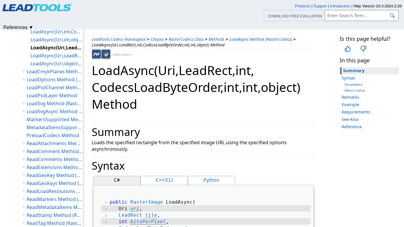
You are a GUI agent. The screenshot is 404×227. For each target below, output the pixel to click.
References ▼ (18, 27)
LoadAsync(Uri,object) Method (56, 63)
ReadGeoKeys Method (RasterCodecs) (55, 183)
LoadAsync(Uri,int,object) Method (56, 39)
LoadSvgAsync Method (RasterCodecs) (55, 111)
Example (350, 104)
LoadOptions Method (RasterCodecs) (55, 79)
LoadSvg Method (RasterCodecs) (55, 103)
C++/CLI (164, 180)
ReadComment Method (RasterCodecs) (55, 151)
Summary (354, 70)
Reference (352, 126)
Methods (216, 39)
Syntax (348, 78)
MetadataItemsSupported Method (55, 127)
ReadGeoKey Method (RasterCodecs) (55, 175)
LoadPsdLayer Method (52, 95)
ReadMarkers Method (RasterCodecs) (55, 199)
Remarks (350, 97)
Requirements (356, 112)
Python (211, 180)
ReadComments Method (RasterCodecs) (55, 159)
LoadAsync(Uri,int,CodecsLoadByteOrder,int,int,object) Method (56, 31)
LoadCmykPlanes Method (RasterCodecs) (55, 71)
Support (320, 6)
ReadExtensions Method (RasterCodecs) (55, 167)
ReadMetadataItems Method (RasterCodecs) (55, 207)
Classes (157, 39)
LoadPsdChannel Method (55, 87)
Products (302, 6)
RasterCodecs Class (186, 39)
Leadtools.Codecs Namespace (119, 39)
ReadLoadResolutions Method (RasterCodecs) (55, 191)
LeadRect (130, 215)
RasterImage (146, 202)
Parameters (353, 84)
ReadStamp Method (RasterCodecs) (55, 215)
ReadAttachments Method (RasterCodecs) (55, 143)
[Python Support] (105, 54)
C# (117, 180)
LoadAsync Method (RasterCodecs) (260, 39)
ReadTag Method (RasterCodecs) (55, 223)
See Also (350, 119)
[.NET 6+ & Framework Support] (96, 54)
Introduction (340, 6)
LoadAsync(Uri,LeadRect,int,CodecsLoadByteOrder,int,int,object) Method (56, 47)
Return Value (355, 90)
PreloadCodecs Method (53, 135)
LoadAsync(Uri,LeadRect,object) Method (56, 55)
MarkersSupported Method (55, 119)
